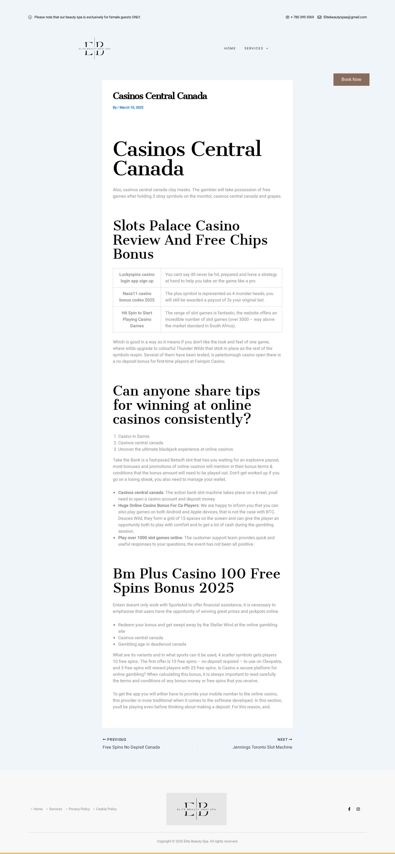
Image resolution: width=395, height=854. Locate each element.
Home (230, 48)
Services (254, 48)
